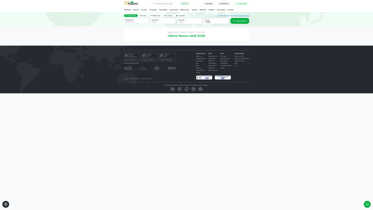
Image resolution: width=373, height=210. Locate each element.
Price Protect (223, 63)
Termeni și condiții (239, 56)
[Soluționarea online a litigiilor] (223, 78)
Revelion (203, 10)
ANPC (236, 63)
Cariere (198, 72)
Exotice (136, 10)
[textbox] (129, 22)
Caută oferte (241, 21)
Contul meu (242, 4)
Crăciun (194, 10)
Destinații (127, 10)
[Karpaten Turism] (131, 3)
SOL (235, 65)
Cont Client (223, 56)
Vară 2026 (163, 10)
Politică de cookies (239, 60)
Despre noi (199, 56)
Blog (197, 63)
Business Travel (200, 70)
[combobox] (136, 21)
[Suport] (367, 204)
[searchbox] (188, 22)
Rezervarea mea (224, 58)
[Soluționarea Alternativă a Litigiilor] (204, 78)
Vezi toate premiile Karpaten (131, 63)
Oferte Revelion (212, 65)
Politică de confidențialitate (241, 58)
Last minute (174, 10)
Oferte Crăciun (212, 63)
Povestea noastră (200, 58)
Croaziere (153, 10)
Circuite (144, 10)
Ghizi (197, 65)
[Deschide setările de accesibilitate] (5, 204)
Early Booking (212, 58)
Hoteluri (211, 10)
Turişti (207, 20)
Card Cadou (199, 60)
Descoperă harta (242, 16)
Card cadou (221, 10)
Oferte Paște (211, 67)
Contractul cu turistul (225, 65)
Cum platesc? (224, 60)
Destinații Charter (212, 70)
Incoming (208, 4)
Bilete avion (184, 10)
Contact (231, 10)
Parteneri (225, 4)
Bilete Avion (211, 60)
